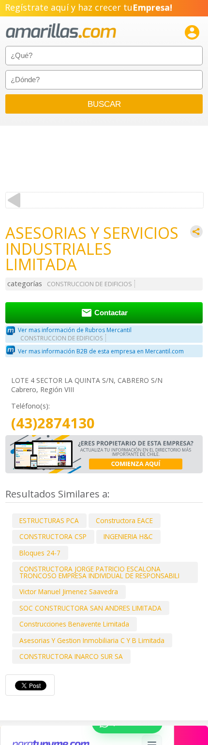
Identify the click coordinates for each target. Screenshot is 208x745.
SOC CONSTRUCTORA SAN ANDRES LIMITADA (90, 608)
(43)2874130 (53, 423)
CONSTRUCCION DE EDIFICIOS (89, 284)
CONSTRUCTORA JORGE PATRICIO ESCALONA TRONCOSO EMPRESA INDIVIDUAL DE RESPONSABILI (99, 572)
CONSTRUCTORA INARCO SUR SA (71, 656)
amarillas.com (61, 31)
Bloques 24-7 (39, 552)
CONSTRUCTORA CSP (53, 536)
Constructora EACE (124, 520)
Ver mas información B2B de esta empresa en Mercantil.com (101, 351)
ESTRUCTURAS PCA (49, 520)
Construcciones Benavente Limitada (74, 623)
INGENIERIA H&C (128, 536)
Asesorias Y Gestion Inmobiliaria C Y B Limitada (91, 640)
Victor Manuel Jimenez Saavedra (68, 591)
